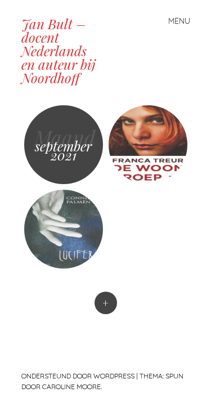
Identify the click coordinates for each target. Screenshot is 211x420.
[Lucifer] (63, 229)
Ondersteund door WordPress (77, 376)
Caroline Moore (71, 386)
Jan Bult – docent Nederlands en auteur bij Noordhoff (58, 51)
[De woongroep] (148, 144)
